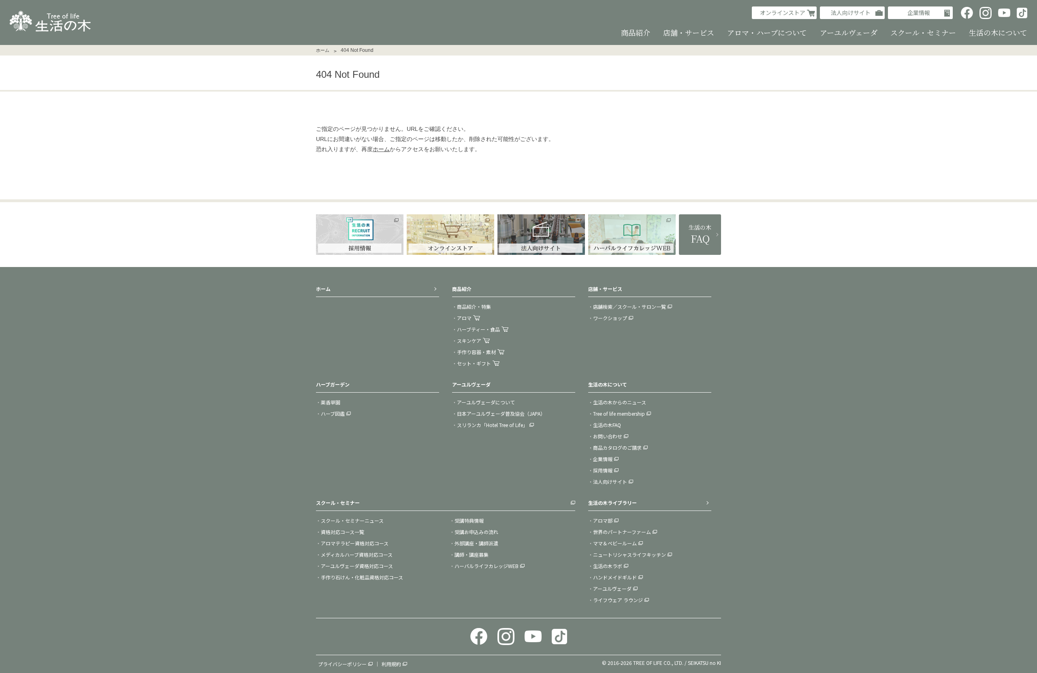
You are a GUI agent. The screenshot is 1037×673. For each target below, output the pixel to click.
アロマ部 (602, 520)
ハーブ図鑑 (333, 413)
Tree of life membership (619, 413)
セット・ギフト (474, 363)
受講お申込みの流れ (476, 531)
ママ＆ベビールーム (615, 543)
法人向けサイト (851, 13)
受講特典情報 (469, 520)
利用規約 (391, 663)
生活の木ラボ (607, 565)
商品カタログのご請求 (617, 447)
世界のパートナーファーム (622, 531)
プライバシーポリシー (342, 663)
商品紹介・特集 (474, 306)
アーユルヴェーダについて (486, 402)
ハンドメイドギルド (615, 577)
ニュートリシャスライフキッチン (629, 554)
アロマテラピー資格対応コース (354, 543)
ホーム (322, 50)
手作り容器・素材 (476, 351)
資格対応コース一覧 (342, 531)
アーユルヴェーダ (612, 588)
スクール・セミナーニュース (352, 520)
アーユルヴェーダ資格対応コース (357, 565)
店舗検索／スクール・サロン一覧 (629, 306)
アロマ (464, 317)
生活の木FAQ (607, 424)
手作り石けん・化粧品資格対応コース (362, 577)
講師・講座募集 (471, 554)
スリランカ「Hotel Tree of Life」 (492, 424)
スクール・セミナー (338, 502)
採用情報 (602, 470)
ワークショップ (610, 317)
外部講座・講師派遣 (476, 543)
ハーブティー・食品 (478, 329)
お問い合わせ (607, 436)
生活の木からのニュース (619, 402)
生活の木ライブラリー (612, 502)
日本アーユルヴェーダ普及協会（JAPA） (501, 413)
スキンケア (469, 340)
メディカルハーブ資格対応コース (357, 554)
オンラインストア (782, 13)
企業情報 (918, 13)
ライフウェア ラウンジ (618, 599)
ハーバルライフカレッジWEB (486, 565)
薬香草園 (330, 402)
